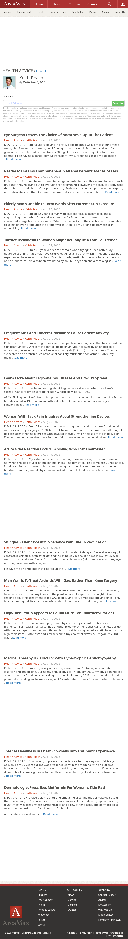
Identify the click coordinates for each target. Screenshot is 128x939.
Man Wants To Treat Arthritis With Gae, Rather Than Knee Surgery (60, 580)
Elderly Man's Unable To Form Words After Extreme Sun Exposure (59, 203)
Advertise (72, 932)
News (71, 894)
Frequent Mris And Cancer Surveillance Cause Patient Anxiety (56, 332)
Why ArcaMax (105, 909)
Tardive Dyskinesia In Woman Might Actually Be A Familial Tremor (60, 239)
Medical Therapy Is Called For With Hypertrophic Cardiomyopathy (60, 657)
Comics (72, 899)
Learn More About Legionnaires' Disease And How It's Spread (55, 377)
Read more (13, 159)
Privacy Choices (115, 935)
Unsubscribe (116, 932)
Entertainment (24, 11)
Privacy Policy (85, 932)
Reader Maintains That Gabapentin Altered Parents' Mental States (61, 170)
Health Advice (13, 140)
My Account (104, 904)
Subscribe (118, 103)
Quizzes (72, 909)
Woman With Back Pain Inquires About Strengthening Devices (57, 416)
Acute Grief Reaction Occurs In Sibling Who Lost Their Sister (54, 448)
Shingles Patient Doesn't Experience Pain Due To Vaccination (55, 541)
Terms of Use (101, 932)
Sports (105, 11)
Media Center (105, 914)
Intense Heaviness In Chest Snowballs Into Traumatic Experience (59, 750)
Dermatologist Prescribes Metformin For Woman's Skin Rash (55, 787)
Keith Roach (33, 140)
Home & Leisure (58, 11)
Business (7, 11)
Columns (73, 904)
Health (40, 11)
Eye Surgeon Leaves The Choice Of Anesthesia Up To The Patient (58, 134)
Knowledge (78, 11)
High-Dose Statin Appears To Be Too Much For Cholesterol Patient (59, 612)
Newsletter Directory (109, 919)
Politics (93, 11)
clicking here (20, 121)
